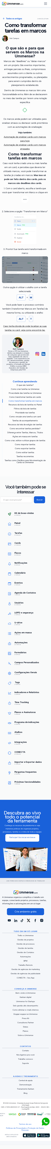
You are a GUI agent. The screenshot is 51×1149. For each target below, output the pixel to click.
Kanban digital (25, 997)
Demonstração (25, 1085)
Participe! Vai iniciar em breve (22, 837)
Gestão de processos (25, 944)
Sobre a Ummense (25, 1035)
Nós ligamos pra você (25, 1055)
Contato (25, 1051)
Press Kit (25, 1018)
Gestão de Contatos (25, 952)
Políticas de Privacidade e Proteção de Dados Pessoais (25, 1129)
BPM (25, 961)
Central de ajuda (25, 1080)
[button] (44, 3)
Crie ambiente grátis (26, 911)
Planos (25, 1031)
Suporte (25, 1063)
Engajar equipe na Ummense (26, 1014)
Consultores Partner (25, 1023)
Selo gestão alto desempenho (25, 1006)
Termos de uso (25, 1124)
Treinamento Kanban (25, 1089)
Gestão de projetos (25, 940)
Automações (25, 957)
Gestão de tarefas (25, 948)
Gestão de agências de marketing (25, 969)
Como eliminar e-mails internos (26, 1010)
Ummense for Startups (25, 1001)
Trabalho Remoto (25, 965)
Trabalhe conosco (25, 1059)
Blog (25, 1093)
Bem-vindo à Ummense (26, 993)
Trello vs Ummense (26, 935)
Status (25, 1027)
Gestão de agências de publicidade (25, 974)
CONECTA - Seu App (25, 978)
